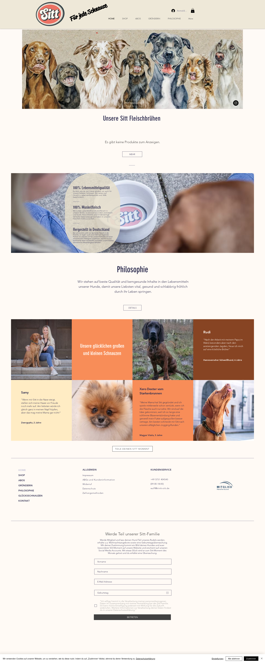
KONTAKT (24, 500)
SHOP (21, 475)
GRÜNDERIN (25, 485)
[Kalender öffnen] (167, 593)
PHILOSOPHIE (26, 490)
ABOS (21, 480)
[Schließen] (261, 658)
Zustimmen (251, 658)
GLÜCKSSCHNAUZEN (30, 495)
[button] (193, 10)
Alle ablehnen (234, 658)
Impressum (88, 475)
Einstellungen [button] (217, 658)
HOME (22, 470)
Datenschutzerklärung (145, 658)
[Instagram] (236, 103)
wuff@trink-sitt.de (160, 488)
